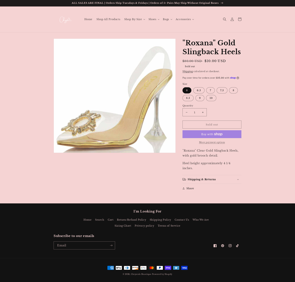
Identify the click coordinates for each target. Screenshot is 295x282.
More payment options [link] (212, 142)
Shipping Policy (160, 219)
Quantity (187, 105)
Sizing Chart (123, 225)
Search (99, 219)
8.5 (188, 98)
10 (211, 98)
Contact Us (182, 219)
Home (87, 219)
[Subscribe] (111, 245)
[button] (134, 19)
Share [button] (190, 188)
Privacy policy (144, 225)
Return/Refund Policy (131, 219)
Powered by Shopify (162, 274)
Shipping (187, 71)
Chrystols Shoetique (141, 274)
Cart (110, 219)
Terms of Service (169, 225)
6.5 (199, 90)
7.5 (222, 90)
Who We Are (201, 219)
